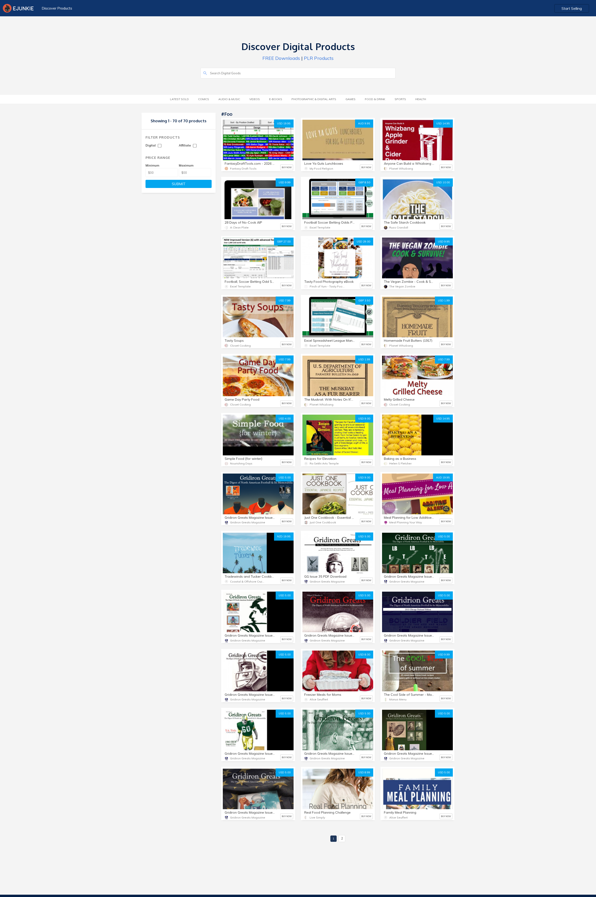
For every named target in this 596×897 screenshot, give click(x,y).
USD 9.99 (285, 182)
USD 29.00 (363, 241)
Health (420, 99)
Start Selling (572, 8)
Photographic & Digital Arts (313, 99)
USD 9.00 (364, 418)
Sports (400, 99)
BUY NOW (287, 167)
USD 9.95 (444, 241)
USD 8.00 (364, 654)
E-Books (275, 99)
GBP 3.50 (364, 300)
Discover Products (57, 8)
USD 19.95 (284, 123)
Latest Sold (179, 99)
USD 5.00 (285, 477)
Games (350, 99)
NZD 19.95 (284, 536)
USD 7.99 (285, 300)
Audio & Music (229, 99)
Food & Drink (375, 99)
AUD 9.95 (364, 123)
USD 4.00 (285, 418)
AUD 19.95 (443, 477)
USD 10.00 (443, 182)
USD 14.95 (443, 123)
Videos (254, 99)
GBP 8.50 (364, 182)
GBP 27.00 (284, 241)
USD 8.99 (364, 772)
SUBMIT (179, 184)
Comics (203, 99)
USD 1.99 (444, 300)
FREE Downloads (281, 58)
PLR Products (319, 58)
